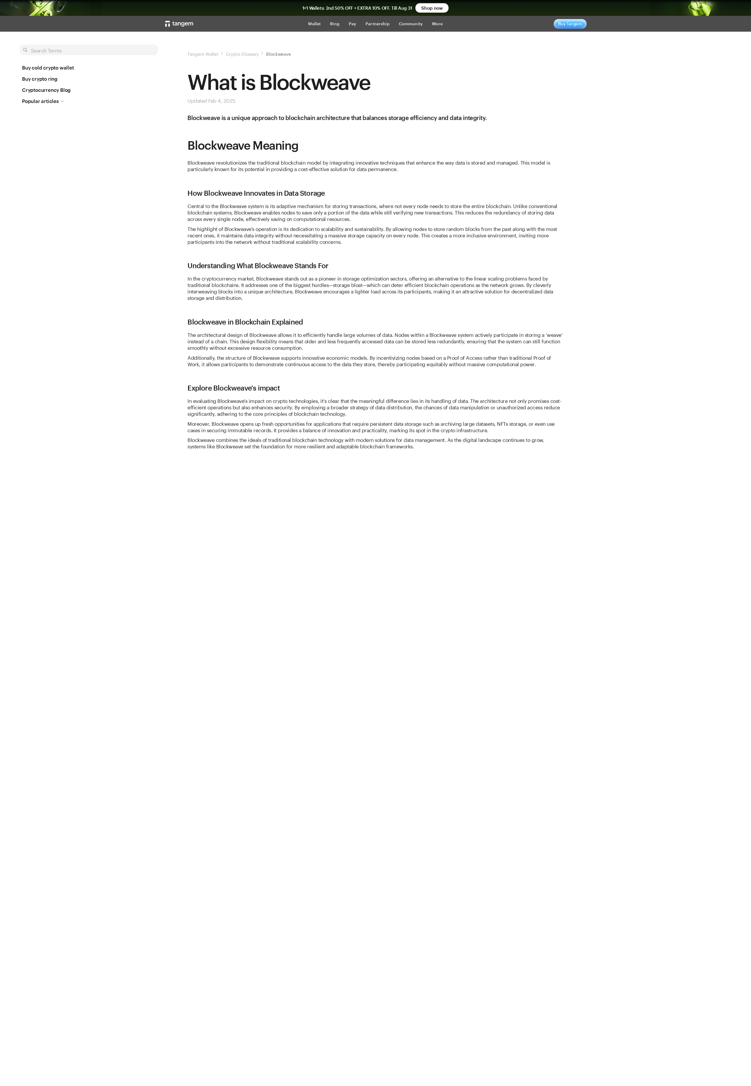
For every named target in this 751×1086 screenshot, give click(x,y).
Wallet (314, 23)
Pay (352, 23)
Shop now (432, 8)
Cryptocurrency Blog (46, 90)
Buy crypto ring (39, 79)
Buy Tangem (570, 23)
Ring (334, 23)
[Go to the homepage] (179, 24)
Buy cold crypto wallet (48, 67)
